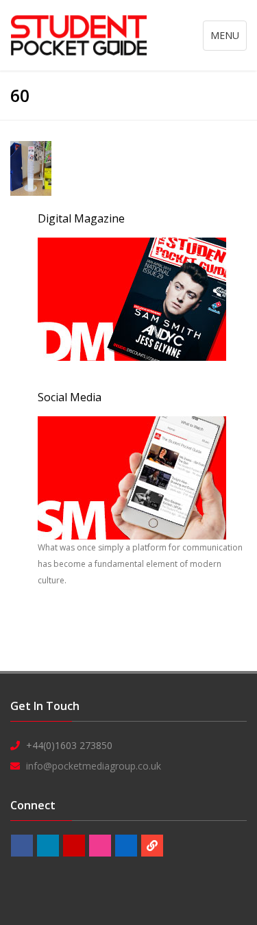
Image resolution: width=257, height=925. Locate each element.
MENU (228, 39)
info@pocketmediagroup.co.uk (93, 765)
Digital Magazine (81, 218)
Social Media (69, 397)
